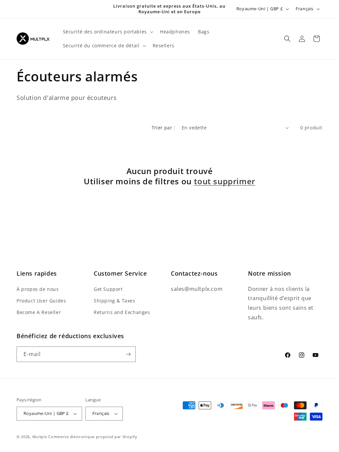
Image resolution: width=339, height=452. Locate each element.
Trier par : (163, 127)
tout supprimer (224, 181)
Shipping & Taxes (114, 300)
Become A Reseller (39, 312)
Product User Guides (41, 300)
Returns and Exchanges (122, 312)
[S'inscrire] (128, 354)
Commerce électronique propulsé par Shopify (92, 436)
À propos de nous (38, 289)
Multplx (39, 436)
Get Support (108, 289)
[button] (107, 32)
